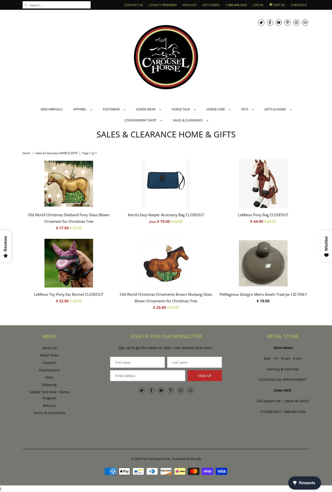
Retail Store (49, 355)
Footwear (112, 109)
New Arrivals (51, 109)
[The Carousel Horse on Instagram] (296, 22)
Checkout (299, 5)
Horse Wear (146, 109)
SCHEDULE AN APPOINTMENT (283, 379)
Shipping (49, 384)
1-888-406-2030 (236, 5)
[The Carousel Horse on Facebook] (270, 22)
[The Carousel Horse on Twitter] (261, 22)
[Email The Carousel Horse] (305, 22)
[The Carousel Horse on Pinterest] (287, 22)
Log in (258, 5)
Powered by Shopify (186, 458)
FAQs (49, 377)
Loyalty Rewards (163, 5)
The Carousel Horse (156, 458)
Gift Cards (210, 5)
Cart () (278, 5)
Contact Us (133, 5)
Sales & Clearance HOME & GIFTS (166, 134)
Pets (245, 109)
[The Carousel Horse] (166, 57)
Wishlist (190, 5)
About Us (49, 348)
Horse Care (216, 109)
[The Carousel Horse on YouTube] (279, 22)
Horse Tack (182, 109)
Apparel (80, 109)
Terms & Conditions (49, 413)
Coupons (49, 362)
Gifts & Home (275, 109)
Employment (49, 370)
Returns (49, 405)
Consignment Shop (141, 120)
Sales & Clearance (188, 120)
